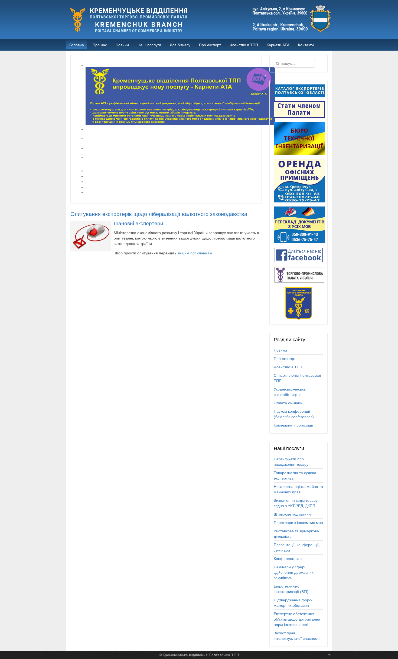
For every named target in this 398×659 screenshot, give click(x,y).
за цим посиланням (194, 253)
